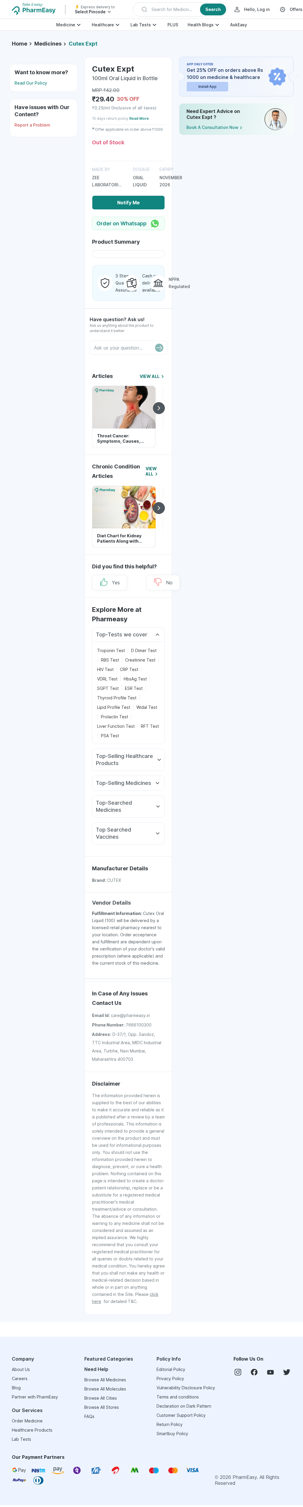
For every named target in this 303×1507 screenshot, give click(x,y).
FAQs (89, 1416)
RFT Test (150, 726)
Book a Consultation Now (212, 127)
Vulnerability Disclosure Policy (186, 1387)
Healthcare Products (32, 1429)
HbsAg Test (135, 678)
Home (19, 44)
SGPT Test (108, 688)
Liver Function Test (116, 726)
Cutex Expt (83, 44)
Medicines (48, 44)
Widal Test (146, 707)
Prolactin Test (114, 716)
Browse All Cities (100, 1398)
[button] (180, 9)
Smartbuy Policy (172, 1433)
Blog (16, 1387)
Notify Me (128, 203)
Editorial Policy (171, 1369)
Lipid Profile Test (113, 707)
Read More (139, 118)
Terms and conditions (178, 1396)
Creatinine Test (140, 659)
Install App (207, 86)
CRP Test (129, 669)
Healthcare (103, 24)
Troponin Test (111, 650)
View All (149, 376)
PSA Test (110, 735)
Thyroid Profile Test (116, 697)
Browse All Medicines (105, 1379)
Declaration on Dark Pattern (184, 1406)
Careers (20, 1378)
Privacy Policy (170, 1378)
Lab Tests (140, 24)
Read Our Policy (30, 82)
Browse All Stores (101, 1407)
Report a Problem (32, 124)
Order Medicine (27, 1420)
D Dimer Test (144, 650)
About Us (21, 1369)
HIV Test (105, 669)
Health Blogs (201, 24)
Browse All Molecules (105, 1388)
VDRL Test (107, 678)
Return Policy (170, 1424)
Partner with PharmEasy (35, 1396)
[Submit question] (159, 348)
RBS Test (110, 659)
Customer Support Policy (181, 1415)
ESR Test (134, 688)
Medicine (65, 24)
